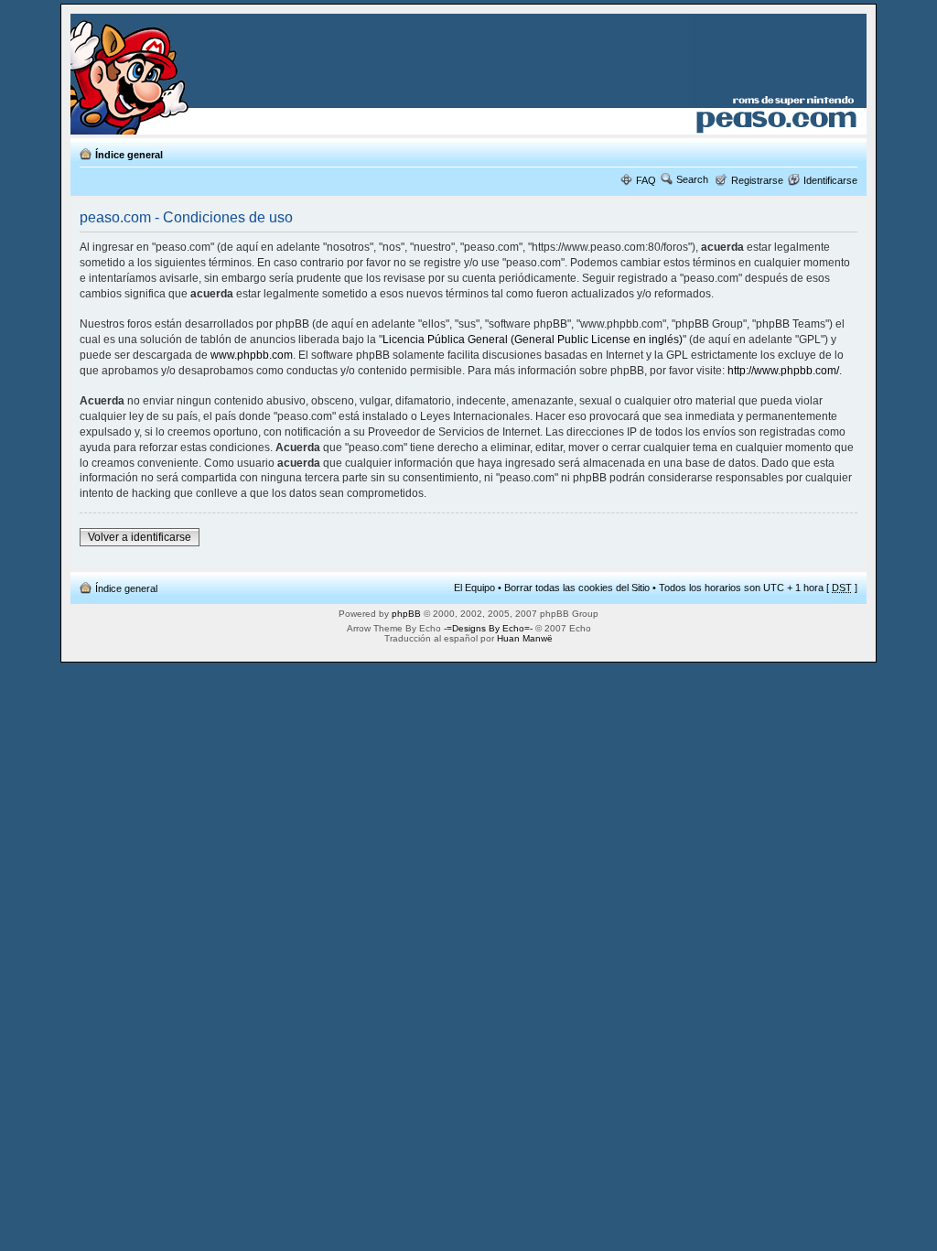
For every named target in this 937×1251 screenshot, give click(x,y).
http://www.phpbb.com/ (783, 370)
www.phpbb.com (251, 355)
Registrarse (757, 180)
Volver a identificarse (139, 537)
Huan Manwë (525, 638)
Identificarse (830, 180)
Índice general (129, 154)
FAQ (646, 180)
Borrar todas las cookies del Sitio (577, 587)
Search (692, 179)
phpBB (406, 614)
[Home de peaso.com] (177, 74)
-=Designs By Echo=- (488, 628)
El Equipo (474, 587)
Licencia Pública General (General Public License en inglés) (532, 339)
